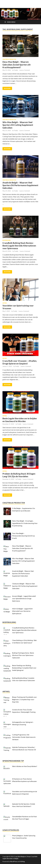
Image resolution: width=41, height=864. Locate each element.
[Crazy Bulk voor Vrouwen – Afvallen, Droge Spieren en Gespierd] (20, 345)
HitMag (22, 861)
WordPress (13, 861)
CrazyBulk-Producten (9, 59)
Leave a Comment (24, 70)
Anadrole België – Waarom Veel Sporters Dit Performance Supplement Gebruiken (20, 185)
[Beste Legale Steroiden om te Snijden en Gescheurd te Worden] (20, 402)
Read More (6, 88)
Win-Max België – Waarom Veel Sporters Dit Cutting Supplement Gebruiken (17, 125)
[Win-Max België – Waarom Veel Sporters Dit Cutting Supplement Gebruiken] (20, 106)
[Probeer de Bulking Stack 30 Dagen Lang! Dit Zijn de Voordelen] (20, 457)
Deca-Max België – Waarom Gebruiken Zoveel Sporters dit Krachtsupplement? (16, 65)
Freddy (16, 70)
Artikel (4, 303)
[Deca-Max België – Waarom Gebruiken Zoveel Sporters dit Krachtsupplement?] (20, 46)
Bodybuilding (6, 240)
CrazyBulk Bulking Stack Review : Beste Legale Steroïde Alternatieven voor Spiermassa (19, 246)
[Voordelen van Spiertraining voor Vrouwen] (20, 289)
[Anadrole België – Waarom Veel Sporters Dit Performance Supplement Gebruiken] (20, 166)
